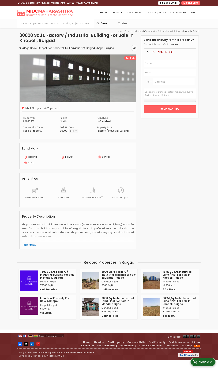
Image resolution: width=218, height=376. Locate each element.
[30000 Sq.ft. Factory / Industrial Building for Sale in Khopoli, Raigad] (78, 101)
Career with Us (136, 342)
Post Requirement (180, 342)
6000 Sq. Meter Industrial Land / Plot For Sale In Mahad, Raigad (117, 301)
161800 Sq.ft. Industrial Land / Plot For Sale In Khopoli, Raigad (177, 274)
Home (103, 12)
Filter (124, 23)
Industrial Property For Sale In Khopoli (54, 299)
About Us (117, 12)
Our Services (135, 12)
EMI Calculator (106, 345)
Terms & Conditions (149, 345)
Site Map (186, 345)
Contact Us (171, 345)
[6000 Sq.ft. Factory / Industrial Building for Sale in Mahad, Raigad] (90, 280)
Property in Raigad (134, 31)
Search (104, 23)
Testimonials (126, 345)
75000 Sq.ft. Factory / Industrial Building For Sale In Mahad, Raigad (57, 274)
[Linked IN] (32, 343)
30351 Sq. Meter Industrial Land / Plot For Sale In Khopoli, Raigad (179, 301)
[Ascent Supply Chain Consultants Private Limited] (45, 12)
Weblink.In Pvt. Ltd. (55, 355)
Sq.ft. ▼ (73, 131)
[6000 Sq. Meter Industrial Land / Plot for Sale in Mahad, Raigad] (90, 307)
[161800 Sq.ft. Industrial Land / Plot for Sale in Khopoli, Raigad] (151, 280)
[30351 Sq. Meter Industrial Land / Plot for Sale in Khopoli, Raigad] (151, 307)
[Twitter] (26, 343)
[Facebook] (20, 343)
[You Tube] (38, 343)
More (194, 12)
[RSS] (197, 345)
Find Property (156, 12)
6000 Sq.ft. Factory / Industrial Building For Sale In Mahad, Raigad (118, 274)
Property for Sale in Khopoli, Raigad (163, 31)
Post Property (178, 12)
